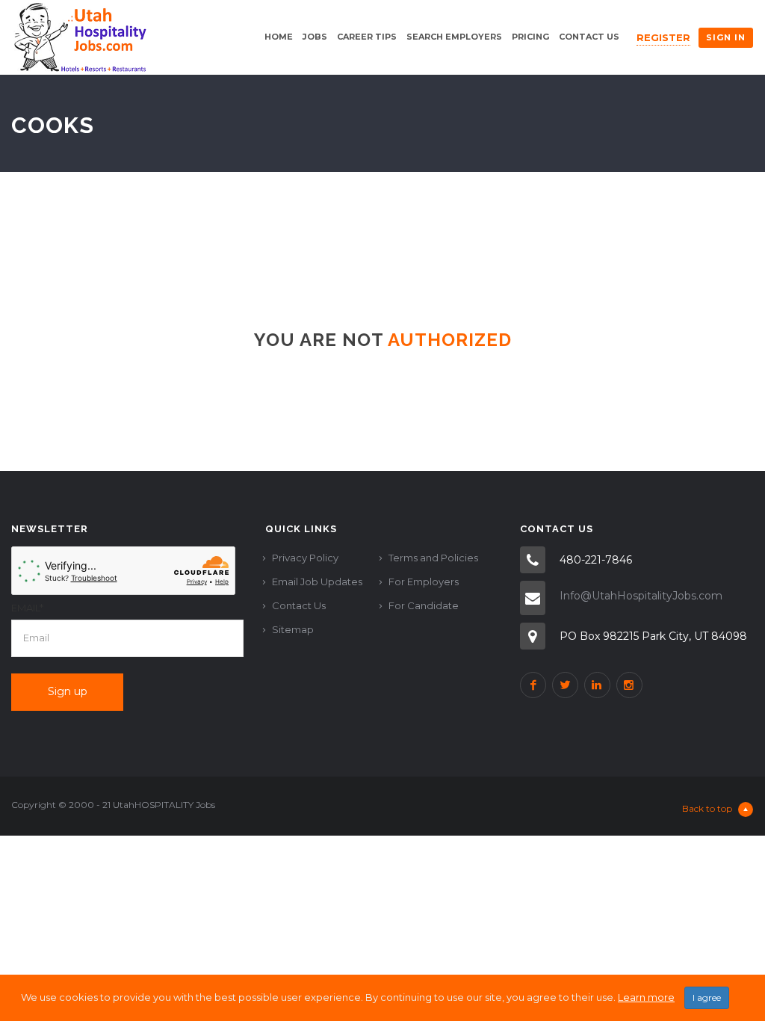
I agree (707, 997)
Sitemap (293, 629)
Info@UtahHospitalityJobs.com (641, 595)
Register (663, 37)
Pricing (530, 36)
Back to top (707, 808)
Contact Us (589, 36)
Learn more (646, 997)
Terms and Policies (433, 558)
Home (278, 36)
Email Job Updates (317, 581)
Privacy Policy (305, 558)
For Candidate (423, 605)
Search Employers (454, 36)
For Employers (423, 581)
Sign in (726, 37)
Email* (27, 608)
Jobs (315, 36)
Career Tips (367, 36)
